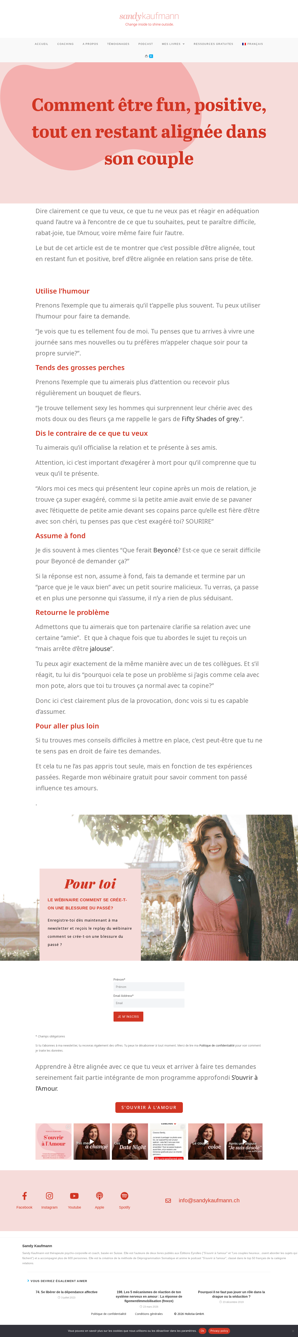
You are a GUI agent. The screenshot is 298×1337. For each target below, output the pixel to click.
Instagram (49, 1207)
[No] (293, 1331)
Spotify (124, 1207)
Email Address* (124, 995)
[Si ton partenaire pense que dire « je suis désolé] (244, 1141)
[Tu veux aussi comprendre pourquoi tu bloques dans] (168, 1141)
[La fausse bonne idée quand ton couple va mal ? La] (130, 1141)
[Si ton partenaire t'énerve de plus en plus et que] (92, 1141)
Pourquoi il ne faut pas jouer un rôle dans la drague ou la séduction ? (231, 1294)
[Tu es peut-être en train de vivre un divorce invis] (206, 1141)
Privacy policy (219, 1330)
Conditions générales (149, 1314)
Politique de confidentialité (217, 1045)
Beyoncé (165, 550)
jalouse (100, 648)
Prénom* (119, 979)
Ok (202, 1330)
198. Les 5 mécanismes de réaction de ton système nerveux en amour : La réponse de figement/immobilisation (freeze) (149, 1296)
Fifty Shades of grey (210, 419)
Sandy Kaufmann (37, 1246)
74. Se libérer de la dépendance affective (67, 1292)
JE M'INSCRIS (128, 1016)
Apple (99, 1207)
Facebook (24, 1207)
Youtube (74, 1207)
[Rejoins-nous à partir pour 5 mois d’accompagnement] (53, 1141)
